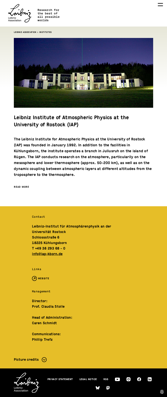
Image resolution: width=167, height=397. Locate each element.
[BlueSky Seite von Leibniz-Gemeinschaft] (98, 388)
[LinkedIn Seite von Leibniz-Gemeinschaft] (150, 379)
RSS (105, 379)
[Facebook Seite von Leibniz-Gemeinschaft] (139, 379)
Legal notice (88, 379)
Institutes (45, 32)
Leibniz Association (25, 32)
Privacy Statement (60, 379)
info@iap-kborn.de (47, 254)
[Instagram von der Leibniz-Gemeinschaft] (128, 379)
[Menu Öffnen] (160, 4)
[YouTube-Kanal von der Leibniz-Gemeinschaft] (117, 379)
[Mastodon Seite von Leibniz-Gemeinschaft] (108, 388)
